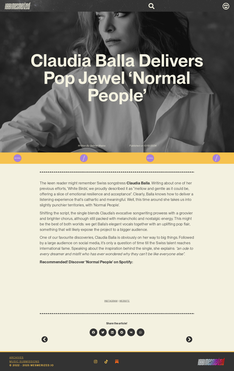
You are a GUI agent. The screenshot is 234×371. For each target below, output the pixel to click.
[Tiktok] (106, 361)
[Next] (154, 339)
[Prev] (79, 339)
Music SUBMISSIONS (24, 361)
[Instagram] (95, 361)
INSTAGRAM (110, 301)
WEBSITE (124, 301)
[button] (93, 332)
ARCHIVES (16, 357)
